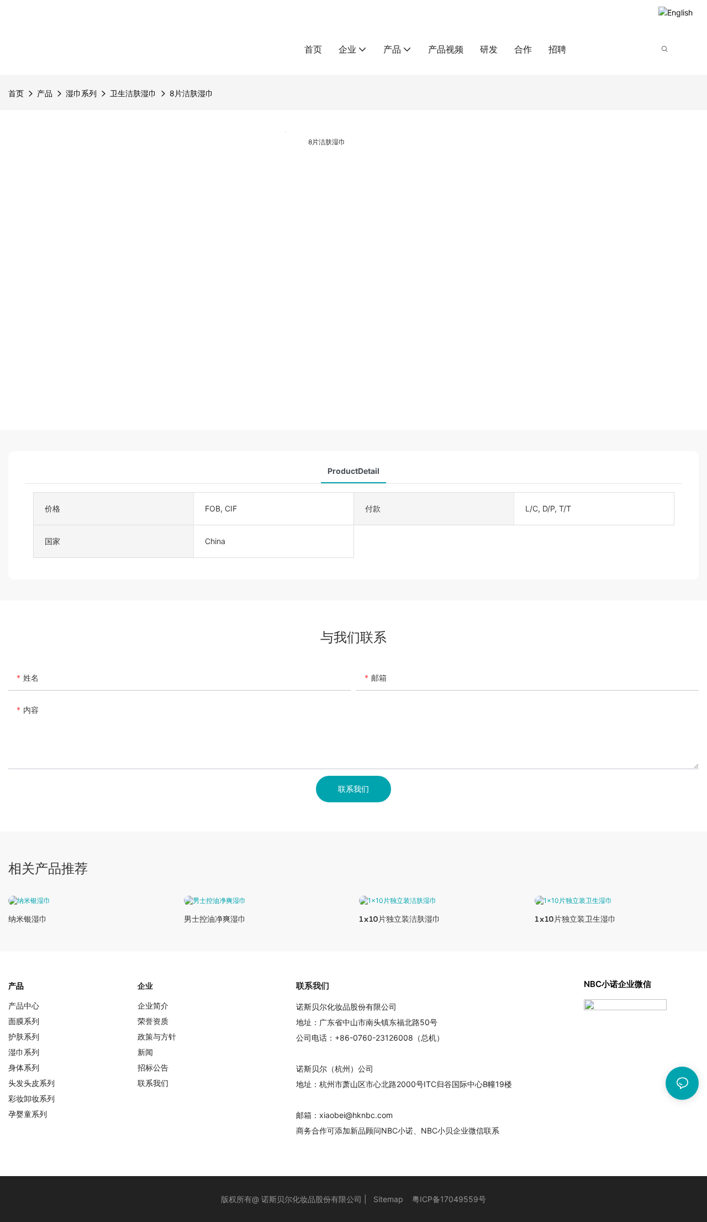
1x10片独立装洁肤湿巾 (399, 918)
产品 (44, 93)
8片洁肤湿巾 (191, 93)
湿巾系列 (81, 93)
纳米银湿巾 (27, 918)
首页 (16, 93)
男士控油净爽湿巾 (215, 918)
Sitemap (388, 1199)
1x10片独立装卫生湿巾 (575, 918)
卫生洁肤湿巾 (133, 93)
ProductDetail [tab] (353, 471)
